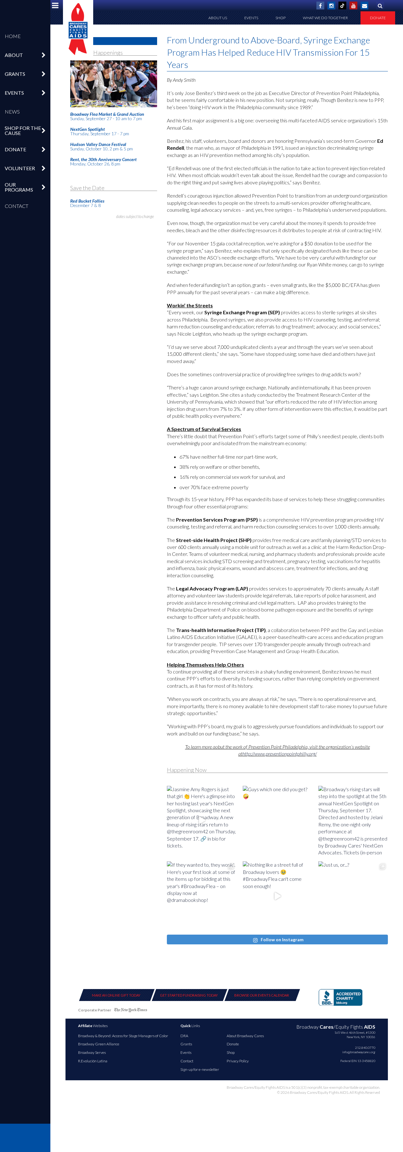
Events (251, 17)
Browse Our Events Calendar (261, 995)
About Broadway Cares (245, 1035)
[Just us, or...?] (353, 896)
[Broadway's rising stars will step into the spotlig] (353, 820)
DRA (184, 1035)
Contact (16, 206)
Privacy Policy (238, 1061)
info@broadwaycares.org (358, 1052)
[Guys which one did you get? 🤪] (277, 820)
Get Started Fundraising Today (189, 995)
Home (13, 36)
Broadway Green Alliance (98, 1044)
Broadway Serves (92, 1052)
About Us (217, 17)
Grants (186, 1044)
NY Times (130, 1011)
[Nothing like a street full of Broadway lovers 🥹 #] (277, 896)
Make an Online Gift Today (116, 995)
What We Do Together (325, 17)
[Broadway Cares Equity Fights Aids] (78, 29)
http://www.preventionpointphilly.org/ (279, 754)
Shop (280, 17)
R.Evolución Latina (92, 1061)
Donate (378, 17)
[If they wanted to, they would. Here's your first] (201, 896)
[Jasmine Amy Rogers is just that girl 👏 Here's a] (201, 820)
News (12, 112)
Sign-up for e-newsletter (199, 1069)
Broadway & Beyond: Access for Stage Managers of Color (123, 1035)
